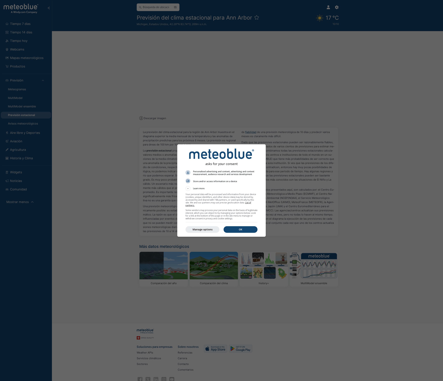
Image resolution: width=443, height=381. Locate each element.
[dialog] (221, 190)
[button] (221, 188)
